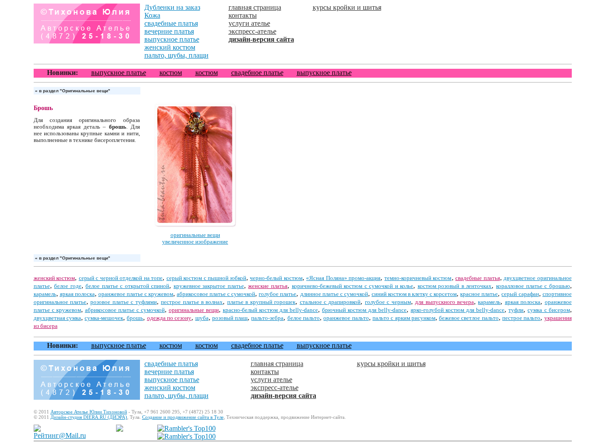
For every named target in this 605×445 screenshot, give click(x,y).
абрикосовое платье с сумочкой (216, 294)
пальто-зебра (267, 318)
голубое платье (277, 294)
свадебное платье (257, 72)
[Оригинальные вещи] (195, 229)
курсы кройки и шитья (347, 7)
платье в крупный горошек (261, 302)
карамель (45, 294)
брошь (135, 318)
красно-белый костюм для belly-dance (270, 310)
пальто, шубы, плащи (176, 55)
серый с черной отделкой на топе (121, 278)
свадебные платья (171, 23)
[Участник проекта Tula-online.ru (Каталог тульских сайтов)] (119, 429)
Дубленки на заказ (172, 7)
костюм (170, 72)
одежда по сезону (169, 318)
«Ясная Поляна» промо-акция (343, 278)
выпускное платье (171, 39)
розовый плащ (230, 318)
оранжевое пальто (345, 318)
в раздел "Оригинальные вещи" (72, 90)
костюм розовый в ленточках (455, 286)
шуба (202, 318)
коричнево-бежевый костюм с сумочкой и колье (353, 286)
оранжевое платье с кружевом (135, 294)
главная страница (255, 7)
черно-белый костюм (276, 278)
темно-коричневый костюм (418, 278)
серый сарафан (520, 294)
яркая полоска (77, 294)
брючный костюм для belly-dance (364, 310)
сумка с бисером (548, 310)
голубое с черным (388, 302)
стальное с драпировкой (330, 302)
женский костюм (169, 47)
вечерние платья (169, 31)
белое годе (67, 286)
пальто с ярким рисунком (403, 318)
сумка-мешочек (104, 318)
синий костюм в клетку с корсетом (414, 294)
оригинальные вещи (194, 310)
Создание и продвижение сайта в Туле (183, 417)
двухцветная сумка (57, 318)
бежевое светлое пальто (469, 318)
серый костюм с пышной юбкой (206, 278)
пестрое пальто (521, 318)
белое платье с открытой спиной (127, 286)
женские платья (267, 286)
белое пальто (303, 318)
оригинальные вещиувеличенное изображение (195, 238)
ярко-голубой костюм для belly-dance (457, 310)
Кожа (152, 15)
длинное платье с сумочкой (334, 294)
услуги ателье (249, 23)
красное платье (479, 294)
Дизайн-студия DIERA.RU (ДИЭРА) (88, 417)
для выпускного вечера (444, 302)
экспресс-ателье (252, 31)
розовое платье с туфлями (123, 302)
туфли (516, 310)
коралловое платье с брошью (533, 286)
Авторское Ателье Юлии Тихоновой (88, 411)
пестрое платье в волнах (192, 302)
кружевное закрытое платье (209, 286)
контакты (243, 15)
